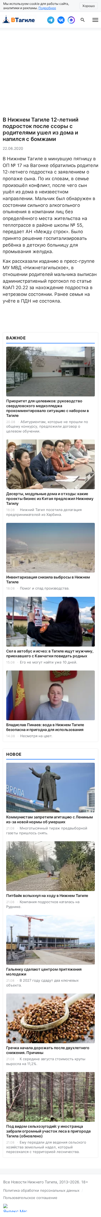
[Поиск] (83, 20)
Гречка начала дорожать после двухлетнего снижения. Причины (47, 1050)
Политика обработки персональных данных (41, 1190)
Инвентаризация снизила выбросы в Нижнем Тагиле (48, 579)
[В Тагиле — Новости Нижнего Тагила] (22, 20)
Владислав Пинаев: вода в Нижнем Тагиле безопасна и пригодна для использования (45, 727)
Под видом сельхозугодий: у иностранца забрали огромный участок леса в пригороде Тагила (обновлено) (48, 1131)
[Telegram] (51, 20)
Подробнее (47, 8)
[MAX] (71, 20)
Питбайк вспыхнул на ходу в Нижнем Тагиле (47, 895)
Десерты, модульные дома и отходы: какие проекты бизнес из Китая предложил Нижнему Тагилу (49, 498)
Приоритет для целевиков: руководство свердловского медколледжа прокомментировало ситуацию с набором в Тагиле (47, 408)
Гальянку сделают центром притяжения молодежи (44, 971)
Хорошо (88, 6)
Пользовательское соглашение (30, 1197)
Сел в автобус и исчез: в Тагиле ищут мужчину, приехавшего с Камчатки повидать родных (49, 653)
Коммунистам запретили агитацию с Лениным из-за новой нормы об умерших (49, 819)
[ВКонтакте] (61, 20)
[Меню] (95, 20)
